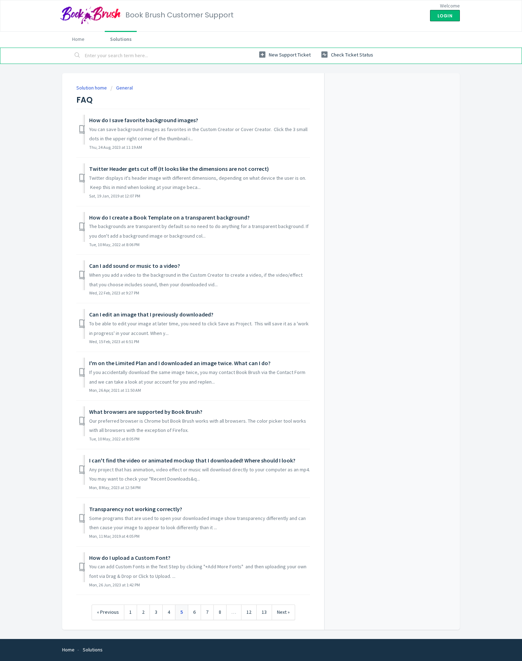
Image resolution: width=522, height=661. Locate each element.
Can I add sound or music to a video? (134, 265)
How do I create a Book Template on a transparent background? (169, 217)
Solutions (121, 39)
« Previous (108, 612)
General (124, 88)
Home (78, 39)
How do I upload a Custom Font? (129, 557)
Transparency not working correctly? (135, 509)
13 (264, 612)
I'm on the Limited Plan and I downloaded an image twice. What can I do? (180, 363)
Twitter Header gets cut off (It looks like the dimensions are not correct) (179, 168)
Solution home (92, 88)
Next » (283, 612)
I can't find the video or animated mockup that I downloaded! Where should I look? (192, 460)
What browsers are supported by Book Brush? (145, 411)
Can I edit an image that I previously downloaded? (151, 314)
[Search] (77, 56)
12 (248, 612)
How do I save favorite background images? (143, 120)
